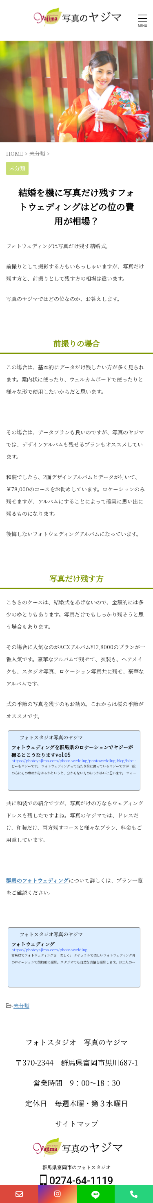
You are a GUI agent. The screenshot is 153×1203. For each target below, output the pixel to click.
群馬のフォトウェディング (37, 880)
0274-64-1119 (80, 1181)
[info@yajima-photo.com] (19, 1194)
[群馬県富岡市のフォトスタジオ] (76, 20)
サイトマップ (76, 1123)
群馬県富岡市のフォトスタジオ (76, 1167)
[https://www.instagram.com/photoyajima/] (57, 1194)
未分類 (21, 1005)
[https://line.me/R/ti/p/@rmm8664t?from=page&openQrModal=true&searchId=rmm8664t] (96, 1194)
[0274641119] (134, 1194)
